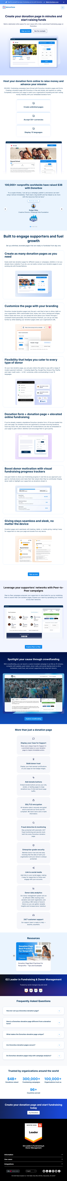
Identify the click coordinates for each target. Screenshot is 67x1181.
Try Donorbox (33, 1113)
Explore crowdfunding (33, 719)
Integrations (9, 1164)
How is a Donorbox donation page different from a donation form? (28, 1023)
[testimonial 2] (31, 226)
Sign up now (25, 31)
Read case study (33, 200)
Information (8, 1155)
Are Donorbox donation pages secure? (20, 1045)
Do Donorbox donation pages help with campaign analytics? (28, 1056)
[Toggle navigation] (62, 7)
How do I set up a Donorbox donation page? (22, 1011)
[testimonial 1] (30, 226)
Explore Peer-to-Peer (33, 647)
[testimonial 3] (33, 226)
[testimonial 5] (36, 226)
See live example (40, 31)
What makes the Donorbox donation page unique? (25, 1034)
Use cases (8, 1159)
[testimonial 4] (35, 226)
